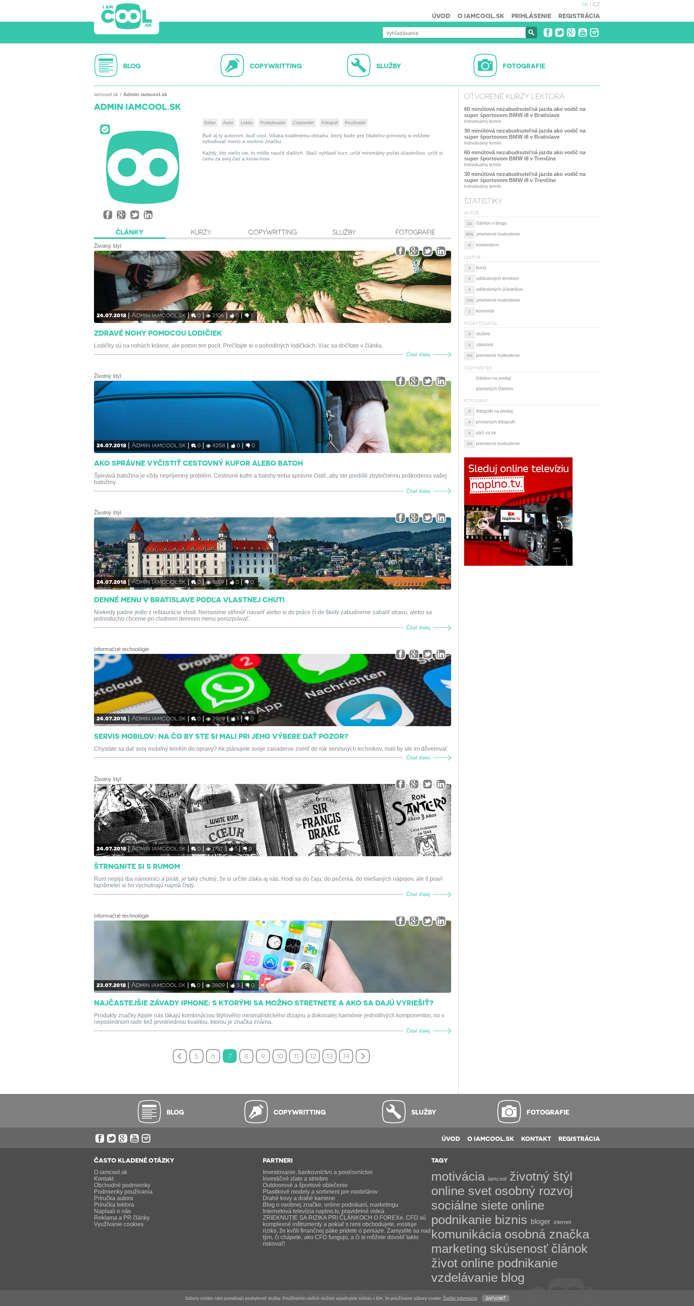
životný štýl (541, 1176)
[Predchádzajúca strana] (180, 1056)
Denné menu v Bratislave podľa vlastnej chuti (189, 599)
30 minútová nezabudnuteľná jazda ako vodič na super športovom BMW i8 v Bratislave (525, 134)
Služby (344, 232)
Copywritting (272, 232)
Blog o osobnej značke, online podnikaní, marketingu (330, 1205)
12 (313, 1055)
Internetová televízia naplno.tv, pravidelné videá (323, 1211)
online (477, 1263)
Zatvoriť (496, 1298)
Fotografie (415, 232)
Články (129, 232)
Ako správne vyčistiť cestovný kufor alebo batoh (198, 462)
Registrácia (579, 15)
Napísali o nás (112, 1211)
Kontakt (536, 1138)
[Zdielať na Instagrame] (148, 215)
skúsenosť (519, 1248)
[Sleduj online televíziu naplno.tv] (518, 564)
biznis (511, 1219)
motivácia (458, 1176)
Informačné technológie (121, 649)
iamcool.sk (106, 94)
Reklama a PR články (122, 1218)
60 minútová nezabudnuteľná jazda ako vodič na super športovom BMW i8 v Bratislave (525, 112)
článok (569, 1248)
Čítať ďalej (418, 354)
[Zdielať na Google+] (121, 215)
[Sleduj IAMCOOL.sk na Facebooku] (548, 32)
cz (596, 3)
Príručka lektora (114, 1205)
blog (512, 1277)
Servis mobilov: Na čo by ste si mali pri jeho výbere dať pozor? (221, 736)
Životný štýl (107, 246)
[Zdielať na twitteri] (134, 215)
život (444, 1263)
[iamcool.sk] (126, 17)
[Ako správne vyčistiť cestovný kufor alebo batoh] (272, 417)
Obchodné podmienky (122, 1185)
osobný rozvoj (534, 1191)
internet (562, 1222)
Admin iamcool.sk (159, 314)
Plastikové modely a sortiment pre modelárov (320, 1192)
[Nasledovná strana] (363, 1056)
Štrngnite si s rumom (137, 866)
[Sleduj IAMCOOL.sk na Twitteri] (559, 32)
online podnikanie (487, 1212)
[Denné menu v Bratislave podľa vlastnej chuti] (272, 553)
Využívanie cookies (118, 1224)
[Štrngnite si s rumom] (272, 820)
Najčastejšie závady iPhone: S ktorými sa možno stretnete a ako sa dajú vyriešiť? (264, 1002)
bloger (541, 1221)
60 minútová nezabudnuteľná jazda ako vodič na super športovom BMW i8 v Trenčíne (525, 155)
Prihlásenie (531, 15)
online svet (461, 1191)
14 (346, 1055)
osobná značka (547, 1234)
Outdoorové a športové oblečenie (305, 1185)
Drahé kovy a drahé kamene (299, 1198)
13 (329, 1055)
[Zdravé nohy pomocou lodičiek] (272, 287)
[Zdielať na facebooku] (108, 215)
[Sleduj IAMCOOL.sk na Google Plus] (571, 32)
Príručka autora (113, 1198)
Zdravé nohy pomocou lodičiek (158, 332)
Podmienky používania (123, 1192)
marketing (459, 1248)
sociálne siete (469, 1205)
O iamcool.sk (481, 15)
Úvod (441, 15)
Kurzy (201, 232)
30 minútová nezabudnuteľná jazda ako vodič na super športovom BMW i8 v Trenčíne (525, 177)
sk (585, 3)
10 (280, 1055)
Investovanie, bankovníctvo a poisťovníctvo (318, 1172)
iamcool (497, 1179)
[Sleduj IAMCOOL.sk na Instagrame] (594, 32)
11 (296, 1055)
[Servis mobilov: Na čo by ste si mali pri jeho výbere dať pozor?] (272, 690)
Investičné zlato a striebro (295, 1179)
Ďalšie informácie (460, 1298)
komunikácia (466, 1234)
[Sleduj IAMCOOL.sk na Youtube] (582, 32)
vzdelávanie (464, 1277)
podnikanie (527, 1263)
